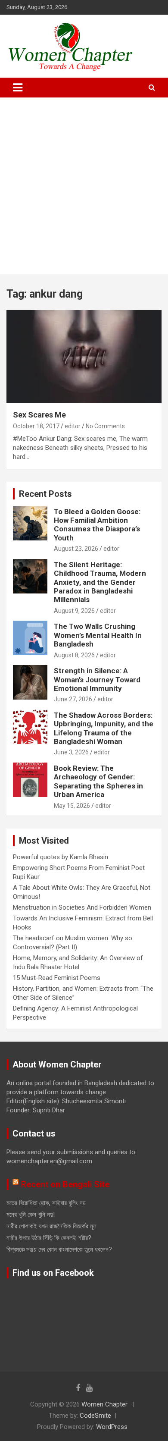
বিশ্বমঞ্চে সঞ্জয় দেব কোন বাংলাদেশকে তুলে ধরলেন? (59, 1249)
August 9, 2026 (74, 610)
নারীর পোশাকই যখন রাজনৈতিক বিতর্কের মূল (51, 1226)
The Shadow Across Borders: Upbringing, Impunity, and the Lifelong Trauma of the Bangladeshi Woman (103, 728)
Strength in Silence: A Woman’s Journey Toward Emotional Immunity (97, 679)
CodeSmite (95, 1415)
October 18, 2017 (36, 426)
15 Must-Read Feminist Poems (56, 978)
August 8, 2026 (74, 655)
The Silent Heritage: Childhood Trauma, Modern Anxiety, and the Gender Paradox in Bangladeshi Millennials (100, 582)
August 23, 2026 (76, 548)
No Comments (105, 426)
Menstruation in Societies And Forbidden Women (82, 907)
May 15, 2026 (72, 805)
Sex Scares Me (39, 414)
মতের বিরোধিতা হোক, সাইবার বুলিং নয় (46, 1203)
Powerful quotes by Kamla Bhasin (60, 857)
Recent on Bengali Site (65, 1184)
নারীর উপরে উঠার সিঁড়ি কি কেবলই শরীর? (48, 1238)
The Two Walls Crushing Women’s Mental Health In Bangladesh (98, 635)
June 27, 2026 (73, 699)
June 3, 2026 (71, 752)
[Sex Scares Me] (84, 356)
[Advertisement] (84, 186)
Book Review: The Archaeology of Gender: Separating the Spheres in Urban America (98, 781)
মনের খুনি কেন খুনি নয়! (30, 1214)
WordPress (112, 1427)
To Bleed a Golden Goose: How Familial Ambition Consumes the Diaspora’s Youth (97, 524)
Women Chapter (104, 1404)
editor (73, 426)
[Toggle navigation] (17, 87)
